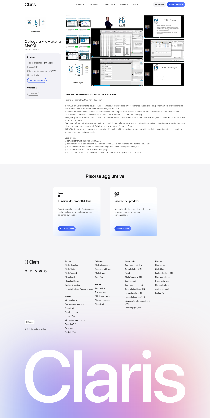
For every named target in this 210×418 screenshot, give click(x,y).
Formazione (33, 94)
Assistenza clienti (162, 289)
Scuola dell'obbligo (102, 269)
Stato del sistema (162, 285)
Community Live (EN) (134, 285)
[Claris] (30, 4)
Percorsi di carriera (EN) (135, 297)
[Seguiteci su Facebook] (36, 271)
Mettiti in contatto (176, 4)
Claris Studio (70, 269)
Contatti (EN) (70, 332)
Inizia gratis (159, 4)
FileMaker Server (72, 281)
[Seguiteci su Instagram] (45, 271)
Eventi (127, 273)
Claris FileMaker (71, 265)
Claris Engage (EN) (133, 307)
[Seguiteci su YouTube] (40, 271)
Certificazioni (130, 281)
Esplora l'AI (159, 293)
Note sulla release (162, 277)
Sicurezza (69, 328)
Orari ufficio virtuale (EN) (135, 289)
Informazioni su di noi (73, 300)
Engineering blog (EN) (164, 273)
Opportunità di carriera (74, 304)
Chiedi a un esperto (103, 296)
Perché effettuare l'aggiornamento (79, 289)
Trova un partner (102, 292)
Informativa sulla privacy (75, 320)
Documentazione (162, 281)
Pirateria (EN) (70, 324)
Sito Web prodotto (36, 80)
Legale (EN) (70, 316)
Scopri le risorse (122, 228)
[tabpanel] (125, 51)
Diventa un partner (102, 300)
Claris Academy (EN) (133, 277)
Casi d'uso (99, 277)
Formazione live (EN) (133, 293)
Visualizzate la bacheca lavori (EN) (137, 302)
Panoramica (100, 288)
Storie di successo (102, 265)
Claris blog (159, 269)
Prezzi (135, 4)
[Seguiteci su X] (31, 271)
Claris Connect (71, 273)
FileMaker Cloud (71, 277)
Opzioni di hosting (72, 285)
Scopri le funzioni (67, 228)
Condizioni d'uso (71, 312)
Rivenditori (69, 308)
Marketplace (100, 273)
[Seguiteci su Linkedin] (26, 271)
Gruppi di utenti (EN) (133, 269)
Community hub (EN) (134, 265)
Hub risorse (160, 265)
